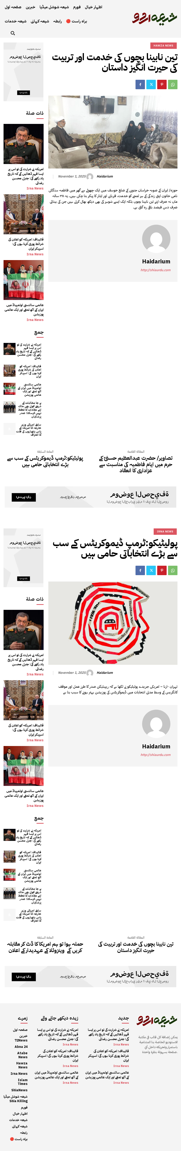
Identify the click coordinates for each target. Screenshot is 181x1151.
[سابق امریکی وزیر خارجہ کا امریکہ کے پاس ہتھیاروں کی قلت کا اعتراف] (10, 429)
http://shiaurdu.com (155, 270)
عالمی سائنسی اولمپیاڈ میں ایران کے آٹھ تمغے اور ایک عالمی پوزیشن (24, 310)
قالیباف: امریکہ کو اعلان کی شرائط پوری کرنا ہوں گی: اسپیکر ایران (26, 244)
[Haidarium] (90, 176)
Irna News (35, 188)
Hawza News (163, 46)
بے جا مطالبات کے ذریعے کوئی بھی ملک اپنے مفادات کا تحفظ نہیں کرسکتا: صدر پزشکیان (29, 410)
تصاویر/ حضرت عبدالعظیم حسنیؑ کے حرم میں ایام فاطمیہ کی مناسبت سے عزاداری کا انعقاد (136, 464)
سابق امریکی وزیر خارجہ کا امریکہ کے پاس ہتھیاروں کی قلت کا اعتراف (28, 429)
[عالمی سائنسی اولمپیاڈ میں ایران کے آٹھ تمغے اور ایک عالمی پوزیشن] (24, 280)
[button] (12, 33)
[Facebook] (140, 84)
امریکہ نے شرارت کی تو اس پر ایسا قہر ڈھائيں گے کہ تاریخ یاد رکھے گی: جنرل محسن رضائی (26, 176)
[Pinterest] (162, 84)
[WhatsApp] (172, 84)
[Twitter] (151, 84)
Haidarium (105, 177)
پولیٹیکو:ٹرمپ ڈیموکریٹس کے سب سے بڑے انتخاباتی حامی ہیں (45, 461)
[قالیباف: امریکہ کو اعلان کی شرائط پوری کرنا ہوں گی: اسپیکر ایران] (24, 214)
